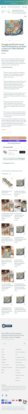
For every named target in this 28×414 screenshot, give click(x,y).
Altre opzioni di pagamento (14, 143)
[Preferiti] (23, 7)
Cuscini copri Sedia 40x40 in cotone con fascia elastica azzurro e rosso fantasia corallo (13, 150)
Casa (2, 349)
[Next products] (25, 147)
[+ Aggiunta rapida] (11, 187)
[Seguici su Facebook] (2, 395)
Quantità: (3, 129)
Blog (2, 372)
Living (2, 354)
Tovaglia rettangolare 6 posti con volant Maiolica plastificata (20, 193)
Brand (2, 370)
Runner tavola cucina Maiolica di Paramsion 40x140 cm (6, 261)
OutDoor (3, 362)
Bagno (3, 357)
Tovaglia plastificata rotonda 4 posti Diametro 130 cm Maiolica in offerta (20, 309)
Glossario (18, 378)
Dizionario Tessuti (20, 375)
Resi (17, 354)
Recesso (18, 380)
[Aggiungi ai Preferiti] (12, 179)
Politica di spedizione (20, 367)
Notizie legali (19, 362)
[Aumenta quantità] (9, 132)
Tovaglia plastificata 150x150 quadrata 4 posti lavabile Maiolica (20, 239)
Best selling (9, 11)
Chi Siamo (18, 372)
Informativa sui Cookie (21, 359)
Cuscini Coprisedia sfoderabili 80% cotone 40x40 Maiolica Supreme (7, 239)
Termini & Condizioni (20, 352)
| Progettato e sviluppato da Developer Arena (16, 409)
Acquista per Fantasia (6, 367)
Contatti (17, 370)
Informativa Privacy (20, 357)
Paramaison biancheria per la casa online (9, 406)
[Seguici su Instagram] (6, 395)
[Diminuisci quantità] (3, 132)
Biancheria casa (3, 11)
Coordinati (3, 359)
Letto (2, 352)
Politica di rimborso (20, 365)
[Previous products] (21, 147)
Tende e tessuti (5, 364)
